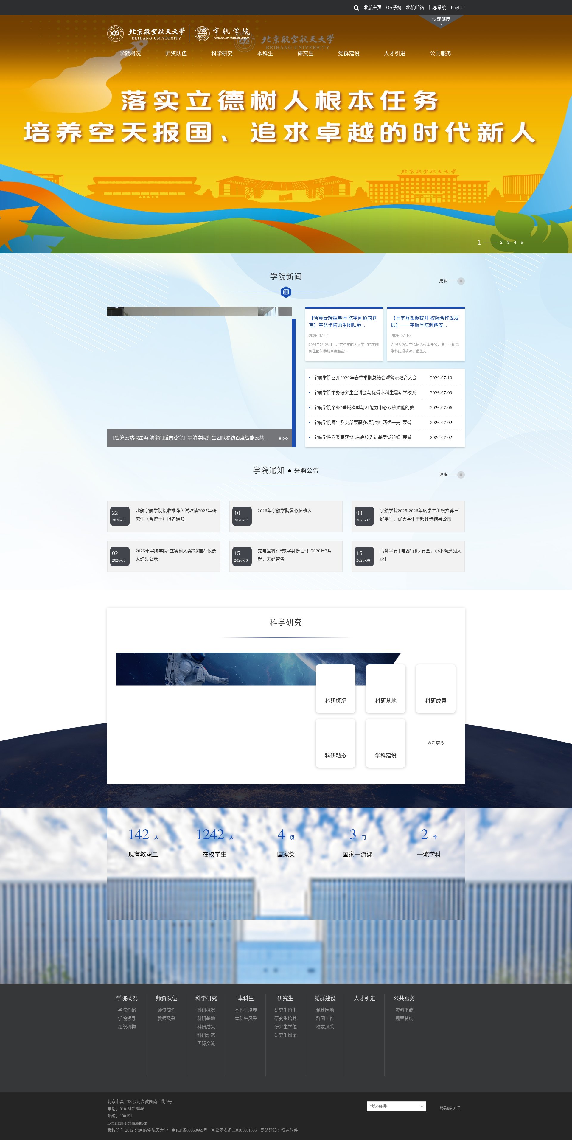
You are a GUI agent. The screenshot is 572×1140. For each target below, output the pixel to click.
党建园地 (325, 1010)
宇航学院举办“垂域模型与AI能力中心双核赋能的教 (363, 407)
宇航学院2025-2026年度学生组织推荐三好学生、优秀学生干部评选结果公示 (419, 514)
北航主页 (373, 7)
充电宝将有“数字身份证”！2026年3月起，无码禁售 (295, 555)
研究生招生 (285, 1010)
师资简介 (166, 1010)
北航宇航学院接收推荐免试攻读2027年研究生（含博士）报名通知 (176, 514)
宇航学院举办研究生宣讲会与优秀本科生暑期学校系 (364, 392)
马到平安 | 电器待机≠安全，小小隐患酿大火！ (420, 555)
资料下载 (404, 1010)
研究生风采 (285, 1035)
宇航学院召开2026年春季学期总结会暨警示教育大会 (365, 377)
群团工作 (325, 1018)
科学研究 (222, 54)
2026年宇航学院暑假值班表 (285, 510)
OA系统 (394, 7)
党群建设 (349, 54)
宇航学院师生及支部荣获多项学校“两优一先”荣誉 (362, 422)
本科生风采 (246, 1018)
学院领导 (127, 1018)
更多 (443, 281)
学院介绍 (127, 1010)
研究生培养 (285, 1018)
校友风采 (325, 1026)
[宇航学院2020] (182, 33)
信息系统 (437, 7)
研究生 (306, 54)
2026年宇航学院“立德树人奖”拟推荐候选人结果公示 (176, 555)
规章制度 (404, 1018)
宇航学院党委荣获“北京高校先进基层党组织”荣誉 (362, 437)
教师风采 (166, 1018)
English (458, 7)
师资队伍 (176, 54)
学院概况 (130, 54)
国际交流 (206, 1043)
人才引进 (394, 54)
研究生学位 (285, 1026)
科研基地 (206, 1018)
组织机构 (127, 1026)
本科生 (265, 54)
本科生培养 (246, 1010)
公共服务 (440, 54)
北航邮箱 (415, 7)
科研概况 (206, 1010)
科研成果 (206, 1026)
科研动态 (206, 1035)
